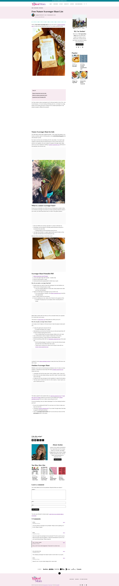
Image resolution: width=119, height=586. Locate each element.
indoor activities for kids (44, 361)
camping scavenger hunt (54, 144)
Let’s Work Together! (83, 579)
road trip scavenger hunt (55, 395)
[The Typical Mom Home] (39, 4)
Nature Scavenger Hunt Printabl (40, 276)
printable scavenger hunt (57, 369)
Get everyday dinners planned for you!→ (59, 0)
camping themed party (44, 408)
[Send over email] (48, 22)
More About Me (58, 459)
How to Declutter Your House (62, 478)
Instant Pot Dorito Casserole (83, 82)
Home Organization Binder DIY (53, 478)
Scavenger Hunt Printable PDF (39, 97)
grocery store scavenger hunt (41, 346)
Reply (64, 522)
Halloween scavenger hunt (54, 339)
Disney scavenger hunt (56, 293)
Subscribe (77, 579)
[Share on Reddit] (62, 22)
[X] (81, 47)
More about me (79, 44)
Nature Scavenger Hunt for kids (39, 93)
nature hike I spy (41, 319)
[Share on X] (55, 22)
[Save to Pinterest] (41, 22)
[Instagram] (76, 47)
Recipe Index (72, 579)
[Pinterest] (83, 47)
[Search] (86, 4)
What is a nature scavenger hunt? (39, 95)
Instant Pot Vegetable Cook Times (35, 478)
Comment (33, 489)
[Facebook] (79, 47)
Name (33, 501)
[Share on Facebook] (35, 22)
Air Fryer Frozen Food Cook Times (44, 478)
